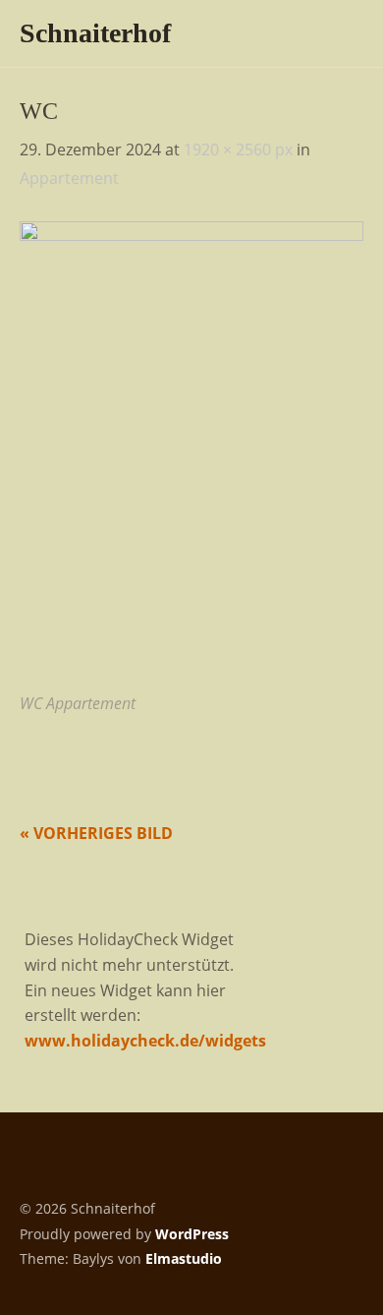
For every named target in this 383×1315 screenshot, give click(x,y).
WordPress (192, 1234)
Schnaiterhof (95, 33)
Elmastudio (183, 1258)
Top (342, 1259)
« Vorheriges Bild (96, 833)
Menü (339, 30)
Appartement (69, 178)
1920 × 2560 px (238, 149)
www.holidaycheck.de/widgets (145, 1040)
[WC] (191, 235)
